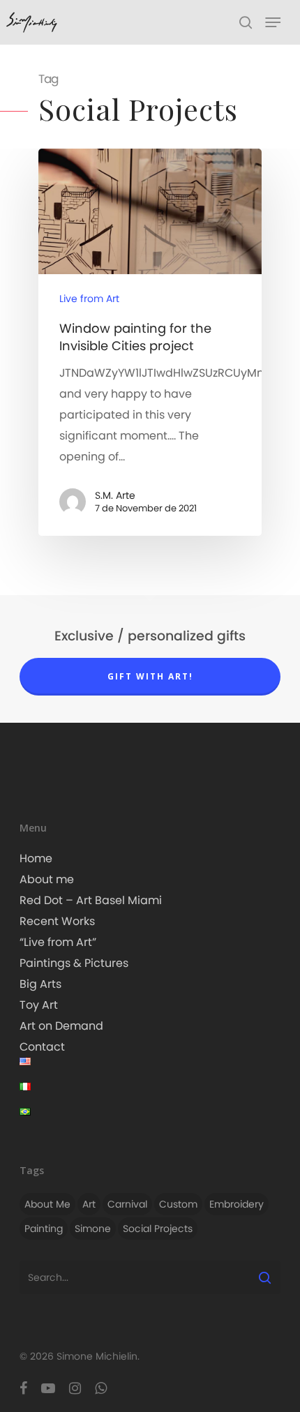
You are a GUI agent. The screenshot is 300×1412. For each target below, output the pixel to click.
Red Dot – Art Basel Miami (91, 900)
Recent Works (57, 921)
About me (47, 879)
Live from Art (89, 299)
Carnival (127, 1204)
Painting (43, 1229)
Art (89, 1204)
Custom (178, 1204)
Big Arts (40, 984)
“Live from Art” (58, 942)
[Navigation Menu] (272, 22)
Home (36, 858)
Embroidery (236, 1204)
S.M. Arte (115, 495)
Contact (42, 1047)
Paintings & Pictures (74, 963)
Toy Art (39, 1005)
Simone (93, 1229)
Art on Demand (61, 1026)
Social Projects (158, 1229)
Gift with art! (150, 676)
